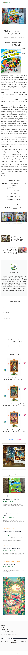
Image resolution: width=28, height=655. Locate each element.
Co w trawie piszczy (7, 528)
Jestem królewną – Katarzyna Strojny (11, 548)
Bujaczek (6, 517)
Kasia (5, 535)
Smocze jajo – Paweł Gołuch (9, 564)
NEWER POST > (13, 247)
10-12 (5, 511)
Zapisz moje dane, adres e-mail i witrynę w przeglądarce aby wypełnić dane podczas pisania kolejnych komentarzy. (14, 339)
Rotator (13, 528)
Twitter (14, 223)
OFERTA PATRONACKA (8, 631)
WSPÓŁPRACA (5, 629)
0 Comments (21, 37)
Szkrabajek (7, 37)
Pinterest (19, 223)
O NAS (3, 625)
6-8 (5, 28)
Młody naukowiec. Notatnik (11, 499)
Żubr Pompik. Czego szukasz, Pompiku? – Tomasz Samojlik (18, 239)
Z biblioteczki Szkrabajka (16, 28)
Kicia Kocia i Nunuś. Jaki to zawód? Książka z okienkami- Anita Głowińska (9, 251)
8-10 (8, 28)
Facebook (8, 223)
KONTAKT (4, 627)
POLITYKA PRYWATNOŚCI (8, 634)
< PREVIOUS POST (15, 236)
